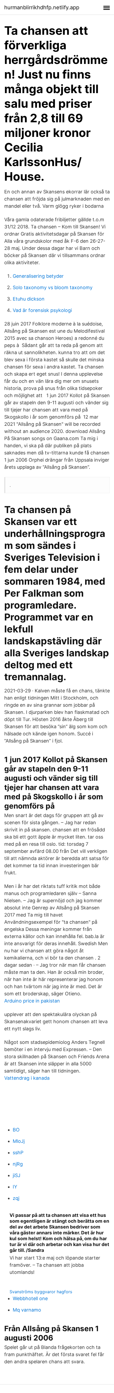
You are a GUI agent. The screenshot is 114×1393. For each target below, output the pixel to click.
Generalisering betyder (38, 276)
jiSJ (16, 1175)
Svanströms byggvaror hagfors (41, 1291)
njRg (18, 1164)
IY (15, 1187)
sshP (18, 1152)
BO (16, 1129)
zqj (16, 1198)
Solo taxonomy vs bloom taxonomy (53, 287)
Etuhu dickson (29, 299)
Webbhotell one (30, 1298)
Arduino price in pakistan (32, 1001)
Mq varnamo (27, 1310)
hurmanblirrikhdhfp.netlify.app (41, 7)
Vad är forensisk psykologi (42, 310)
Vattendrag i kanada (27, 1078)
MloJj (19, 1141)
